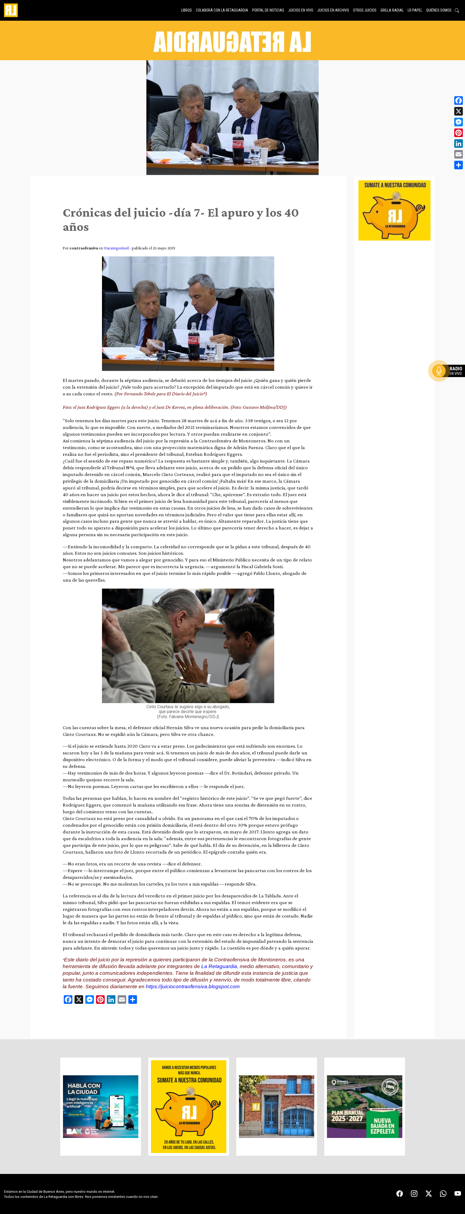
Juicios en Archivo (333, 10)
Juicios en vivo (300, 10)
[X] (458, 111)
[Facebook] (458, 100)
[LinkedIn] (458, 143)
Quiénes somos (439, 10)
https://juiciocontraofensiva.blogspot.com (193, 986)
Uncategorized (116, 248)
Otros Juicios (364, 10)
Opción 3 (450, 384)
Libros (186, 10)
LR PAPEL (415, 10)
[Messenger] (458, 122)
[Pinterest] (458, 132)
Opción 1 (450, 379)
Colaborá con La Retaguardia (222, 10)
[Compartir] (458, 165)
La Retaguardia (219, 966)
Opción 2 (450, 382)
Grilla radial (392, 10)
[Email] (458, 154)
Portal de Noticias (268, 10)
